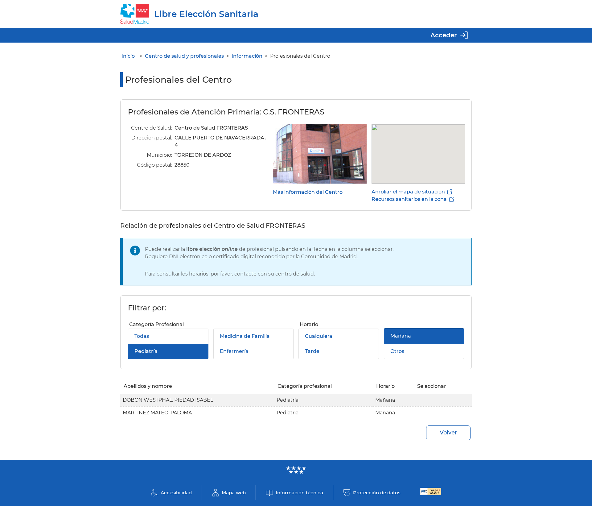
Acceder (443, 35)
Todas (141, 336)
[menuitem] (212, 339)
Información (247, 56)
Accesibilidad (176, 493)
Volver (448, 432)
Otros (397, 351)
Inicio (128, 56)
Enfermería (234, 351)
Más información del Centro (308, 192)
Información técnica (299, 493)
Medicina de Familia (245, 336)
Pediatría (146, 351)
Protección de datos (377, 493)
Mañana (400, 336)
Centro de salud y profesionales (184, 56)
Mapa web (234, 493)
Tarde (312, 351)
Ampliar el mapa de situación (408, 192)
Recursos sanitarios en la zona (409, 199)
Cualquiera (318, 336)
